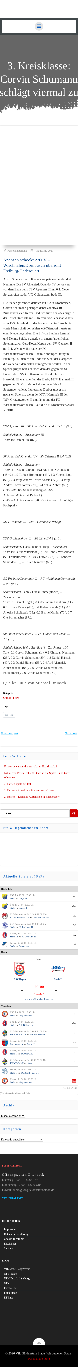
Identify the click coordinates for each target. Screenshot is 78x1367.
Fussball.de (10, 1288)
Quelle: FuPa (11, 697)
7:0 (74, 925)
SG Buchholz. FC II (30, 1073)
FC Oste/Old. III (29, 936)
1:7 (74, 916)
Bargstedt (23, 898)
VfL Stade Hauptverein (17, 1268)
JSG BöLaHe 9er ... (42, 917)
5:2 (74, 935)
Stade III (14, 936)
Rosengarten (24, 946)
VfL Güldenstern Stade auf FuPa (15, 1093)
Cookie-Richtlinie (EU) (17, 1238)
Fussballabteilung (17, 250)
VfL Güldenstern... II (20, 917)
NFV (7, 1283)
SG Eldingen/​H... (27, 927)
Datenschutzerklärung (16, 1234)
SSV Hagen (20, 979)
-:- (74, 1013)
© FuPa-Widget (70, 1088)
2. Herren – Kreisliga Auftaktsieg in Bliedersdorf (32, 796)
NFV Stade (10, 1273)
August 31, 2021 (44, 250)
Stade (12, 898)
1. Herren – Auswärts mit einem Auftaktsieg (29, 790)
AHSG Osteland (26, 1025)
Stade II (58, 979)
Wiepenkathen (25, 1015)
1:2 (74, 944)
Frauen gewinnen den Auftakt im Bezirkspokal (30, 766)
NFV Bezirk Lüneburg (17, 1278)
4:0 (74, 896)
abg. (74, 906)
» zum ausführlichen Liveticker (39, 999)
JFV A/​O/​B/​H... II (18, 1034)
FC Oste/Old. (27, 1053)
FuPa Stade (10, 1292)
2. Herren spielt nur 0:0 (17, 784)
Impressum (10, 1229)
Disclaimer (10, 1243)
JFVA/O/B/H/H (17, 1063)
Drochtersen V (16, 1044)
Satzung (8, 1248)
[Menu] (39, 26)
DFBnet (8, 1297)
